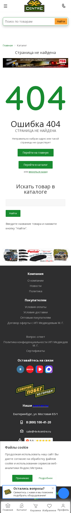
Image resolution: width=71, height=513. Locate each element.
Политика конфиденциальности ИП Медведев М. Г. (35, 343)
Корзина (35, 510)
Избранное (49, 510)
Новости (35, 286)
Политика (35, 291)
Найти (61, 21)
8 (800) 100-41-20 (38, 422)
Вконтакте (20, 369)
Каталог (22, 509)
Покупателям (35, 300)
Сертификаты (35, 351)
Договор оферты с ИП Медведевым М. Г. (35, 323)
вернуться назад (38, 171)
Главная (8, 509)
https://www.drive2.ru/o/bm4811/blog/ (30, 369)
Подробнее (46, 478)
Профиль (63, 509)
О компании (35, 280)
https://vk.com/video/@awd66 (39, 369)
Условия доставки (35, 312)
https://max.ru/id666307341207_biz (49, 369)
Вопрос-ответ (35, 337)
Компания (36, 274)
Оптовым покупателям (35, 317)
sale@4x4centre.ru (38, 431)
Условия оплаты (35, 307)
